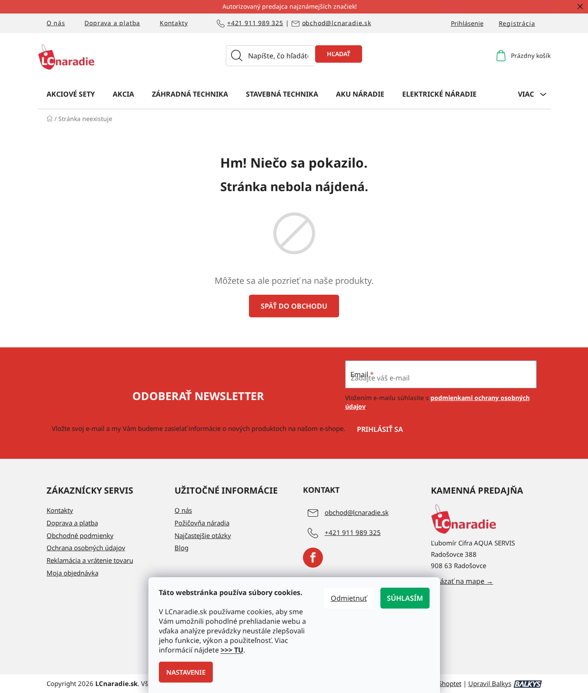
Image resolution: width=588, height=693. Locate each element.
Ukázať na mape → (462, 581)
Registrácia (517, 23)
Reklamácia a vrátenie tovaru (90, 560)
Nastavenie (185, 672)
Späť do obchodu (294, 306)
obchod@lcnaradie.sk (336, 23)
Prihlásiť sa (380, 429)
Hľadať (338, 54)
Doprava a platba (112, 23)
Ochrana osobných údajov (86, 547)
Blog (181, 547)
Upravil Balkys (489, 683)
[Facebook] (313, 558)
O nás (56, 23)
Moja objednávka (72, 573)
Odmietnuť (349, 598)
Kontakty (174, 23)
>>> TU (232, 650)
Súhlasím (405, 598)
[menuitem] (71, 93)
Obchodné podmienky (80, 535)
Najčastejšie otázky (203, 535)
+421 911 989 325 (255, 23)
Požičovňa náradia (202, 522)
